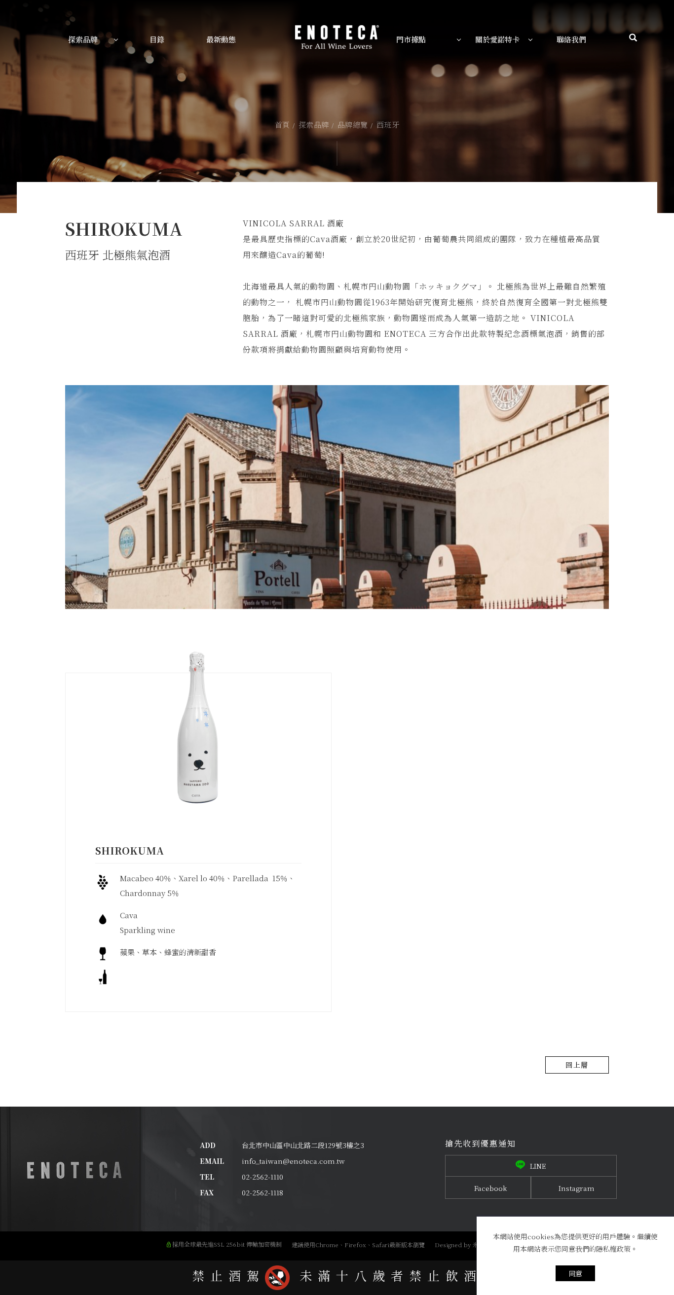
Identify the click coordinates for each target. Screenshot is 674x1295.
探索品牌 (314, 124)
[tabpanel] (337, 106)
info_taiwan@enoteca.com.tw (293, 1161)
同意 (575, 1273)
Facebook (490, 1188)
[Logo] (337, 36)
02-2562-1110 (262, 1177)
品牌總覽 (352, 124)
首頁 (282, 124)
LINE (538, 1166)
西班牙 (388, 124)
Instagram (577, 1188)
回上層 (577, 1065)
